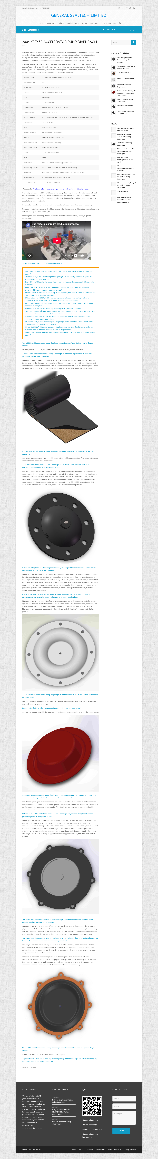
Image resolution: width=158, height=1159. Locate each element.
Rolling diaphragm (90, 1124)
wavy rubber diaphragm (69, 1058)
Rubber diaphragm (90, 1120)
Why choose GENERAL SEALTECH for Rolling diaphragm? (61, 1112)
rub (34, 1067)
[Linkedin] (134, 8)
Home (99, 30)
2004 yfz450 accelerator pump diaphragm (59, 42)
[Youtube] (130, 8)
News (104, 30)
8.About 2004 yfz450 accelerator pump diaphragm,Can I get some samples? (53, 308)
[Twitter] (119, 8)
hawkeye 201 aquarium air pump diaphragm (43, 1058)
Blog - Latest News (30, 30)
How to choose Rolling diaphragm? (61, 1123)
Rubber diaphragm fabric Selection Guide (62, 1101)
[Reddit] (126, 8)
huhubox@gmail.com (34, 1128)
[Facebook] (123, 8)
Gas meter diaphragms (92, 1129)
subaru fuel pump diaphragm (42, 1061)
